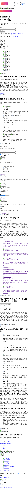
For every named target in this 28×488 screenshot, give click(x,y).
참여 (1, 440)
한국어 (7, 463)
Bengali (7, 468)
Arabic (7, 465)
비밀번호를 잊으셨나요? (17, 34)
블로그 (14, 4)
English (7, 458)
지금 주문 (2, 198)
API (17, 3)
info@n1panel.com (19, 473)
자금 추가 (2, 174)
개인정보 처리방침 (5, 477)
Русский (7, 459)
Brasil (6, 462)
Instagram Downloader (4, 4)
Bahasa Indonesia (9, 466)
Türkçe (7, 461)
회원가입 (15, 36)
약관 (20, 3)
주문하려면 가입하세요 (6, 487)
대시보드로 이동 (4, 213)
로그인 (2, 32)
